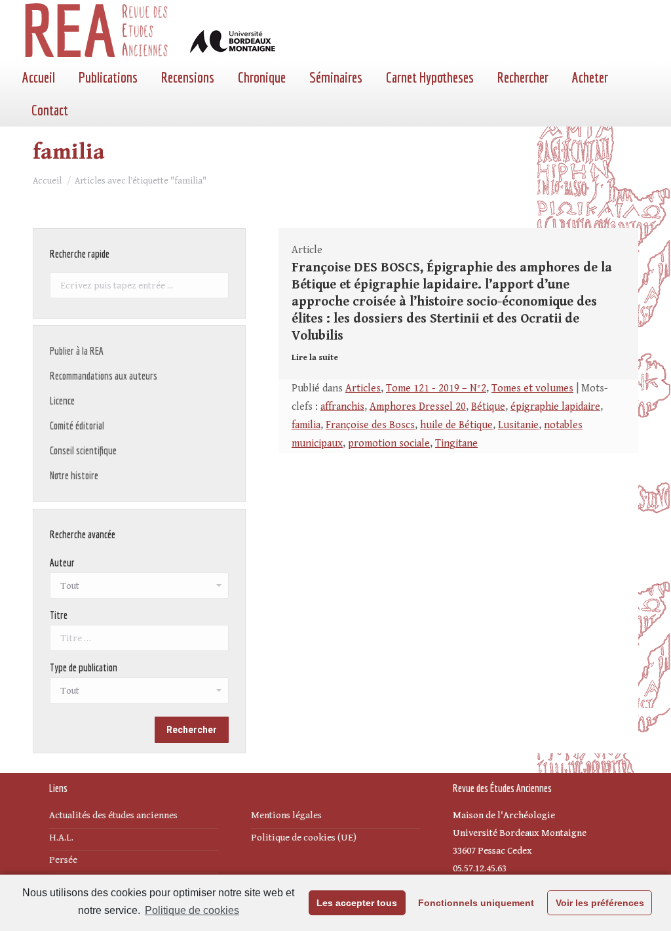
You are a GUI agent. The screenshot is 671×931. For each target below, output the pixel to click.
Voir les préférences (600, 903)
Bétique (488, 407)
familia (306, 425)
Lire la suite (315, 358)
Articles (363, 388)
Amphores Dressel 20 (418, 407)
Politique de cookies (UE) (303, 837)
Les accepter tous (356, 903)
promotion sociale (389, 443)
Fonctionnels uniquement (476, 903)
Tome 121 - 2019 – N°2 (436, 388)
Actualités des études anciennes (113, 815)
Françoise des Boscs (370, 425)
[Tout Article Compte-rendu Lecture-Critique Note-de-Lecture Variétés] (139, 693)
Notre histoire (74, 475)
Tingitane (456, 443)
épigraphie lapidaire (555, 407)
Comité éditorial (77, 425)
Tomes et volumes (532, 388)
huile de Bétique (456, 425)
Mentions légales (286, 815)
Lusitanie (518, 425)
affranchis (342, 407)
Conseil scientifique (83, 450)
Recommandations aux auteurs (103, 376)
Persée (63, 859)
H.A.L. (61, 837)
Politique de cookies (192, 910)
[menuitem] (39, 77)
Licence (62, 400)
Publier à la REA (77, 351)
